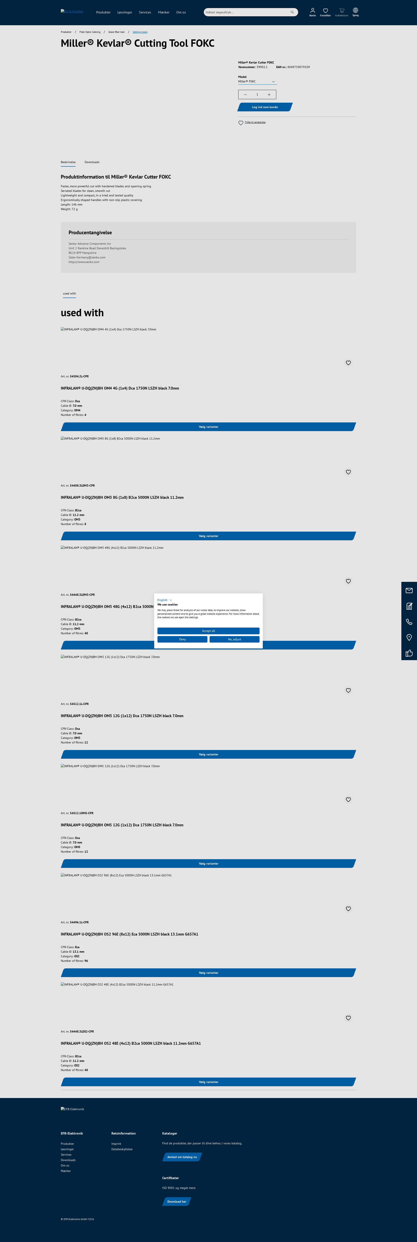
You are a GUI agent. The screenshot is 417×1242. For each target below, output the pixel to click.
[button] (164, 600)
